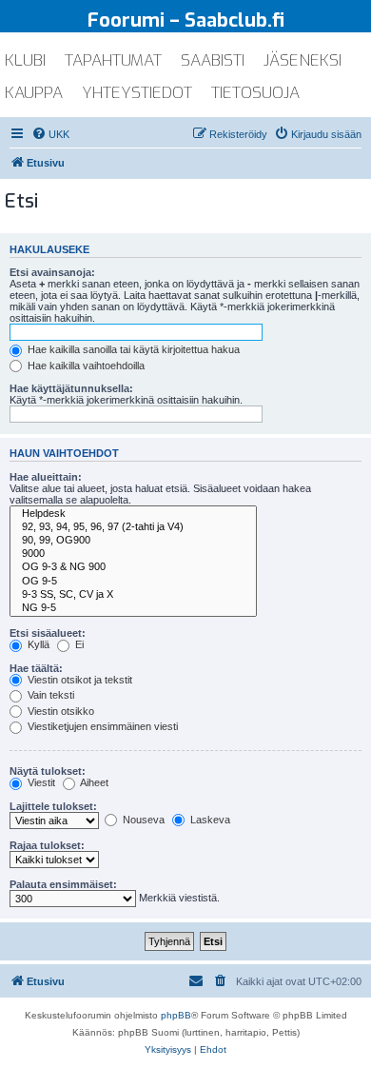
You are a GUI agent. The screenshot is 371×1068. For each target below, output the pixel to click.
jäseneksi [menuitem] (303, 60)
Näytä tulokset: (48, 771)
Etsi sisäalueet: (48, 633)
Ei (78, 644)
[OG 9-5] (133, 581)
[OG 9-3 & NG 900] (133, 567)
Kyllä (37, 644)
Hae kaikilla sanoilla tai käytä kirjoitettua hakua (132, 349)
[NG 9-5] (133, 608)
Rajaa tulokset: (47, 845)
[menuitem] (50, 134)
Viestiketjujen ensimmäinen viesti (101, 726)
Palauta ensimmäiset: (63, 884)
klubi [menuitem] (25, 60)
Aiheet (93, 782)
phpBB (176, 1015)
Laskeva (208, 819)
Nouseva (142, 819)
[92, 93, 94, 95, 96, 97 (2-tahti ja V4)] (133, 527)
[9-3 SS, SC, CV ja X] (133, 595)
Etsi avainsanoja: (52, 272)
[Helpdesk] (133, 514)
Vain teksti (49, 695)
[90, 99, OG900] (133, 540)
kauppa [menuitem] (34, 93)
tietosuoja (255, 93)
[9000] (133, 554)
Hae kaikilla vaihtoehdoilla (85, 365)
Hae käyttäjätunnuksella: (71, 388)
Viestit (40, 782)
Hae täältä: (36, 668)
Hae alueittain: (46, 477)
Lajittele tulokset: (53, 806)
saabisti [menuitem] (212, 60)
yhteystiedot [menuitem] (137, 93)
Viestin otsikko (59, 711)
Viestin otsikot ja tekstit (78, 679)
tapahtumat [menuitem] (113, 60)
